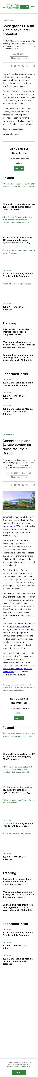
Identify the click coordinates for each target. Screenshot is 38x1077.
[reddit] (23, 66)
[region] (19, 1068)
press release (17, 129)
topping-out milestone (19, 626)
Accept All (19, 1072)
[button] (4, 6)
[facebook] (11, 66)
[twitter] (19, 66)
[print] (34, 66)
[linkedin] (15, 66)
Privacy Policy (26, 1066)
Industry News (8, 20)
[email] (27, 66)
